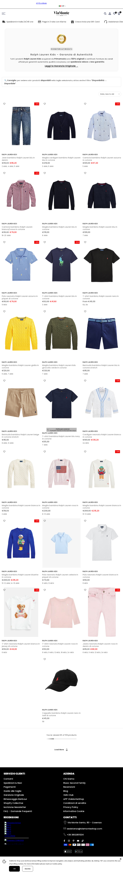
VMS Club (68, 794)
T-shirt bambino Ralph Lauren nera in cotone (101, 297)
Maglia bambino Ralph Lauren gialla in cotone (20, 366)
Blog (65, 790)
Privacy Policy (70, 807)
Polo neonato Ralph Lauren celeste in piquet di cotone (60, 575)
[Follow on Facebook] (64, 840)
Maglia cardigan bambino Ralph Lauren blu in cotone (61, 158)
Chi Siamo (68, 778)
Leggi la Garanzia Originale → (61, 65)
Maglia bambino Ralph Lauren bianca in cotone (102, 506)
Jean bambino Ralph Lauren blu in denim (18, 158)
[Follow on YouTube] (78, 840)
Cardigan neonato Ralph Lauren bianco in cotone (102, 435)
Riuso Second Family (74, 782)
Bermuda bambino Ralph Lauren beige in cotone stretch (20, 435)
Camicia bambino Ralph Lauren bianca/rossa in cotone (17, 228)
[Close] (120, 859)
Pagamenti (10, 786)
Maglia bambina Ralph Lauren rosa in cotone (60, 506)
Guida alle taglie (12, 790)
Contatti (8, 778)
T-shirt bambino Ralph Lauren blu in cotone (59, 297)
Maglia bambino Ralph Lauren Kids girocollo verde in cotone (59, 366)
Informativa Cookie (73, 811)
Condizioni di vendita (74, 803)
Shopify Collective (13, 803)
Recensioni (69, 786)
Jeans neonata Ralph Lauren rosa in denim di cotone (100, 645)
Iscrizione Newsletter (15, 807)
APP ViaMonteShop (73, 799)
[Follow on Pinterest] (73, 840)
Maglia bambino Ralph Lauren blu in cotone (59, 228)
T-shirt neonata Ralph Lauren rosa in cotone (60, 645)
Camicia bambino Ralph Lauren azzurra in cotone (102, 158)
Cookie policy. (57, 864)
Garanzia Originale (14, 794)
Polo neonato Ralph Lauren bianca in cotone (100, 575)
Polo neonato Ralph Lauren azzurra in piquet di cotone (20, 297)
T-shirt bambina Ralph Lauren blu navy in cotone (61, 437)
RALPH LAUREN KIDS (9, 154)
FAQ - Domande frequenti (18, 811)
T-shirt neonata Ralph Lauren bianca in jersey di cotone (21, 645)
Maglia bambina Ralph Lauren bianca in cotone (21, 506)
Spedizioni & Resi (13, 782)
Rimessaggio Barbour (15, 799)
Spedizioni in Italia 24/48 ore (19, 21)
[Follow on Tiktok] (83, 840)
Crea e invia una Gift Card (87, 21)
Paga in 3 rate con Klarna (54, 21)
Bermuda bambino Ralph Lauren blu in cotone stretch (101, 366)
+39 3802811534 (75, 834)
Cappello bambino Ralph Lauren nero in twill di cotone (61, 714)
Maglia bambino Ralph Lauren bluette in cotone (20, 575)
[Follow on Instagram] (69, 840)
